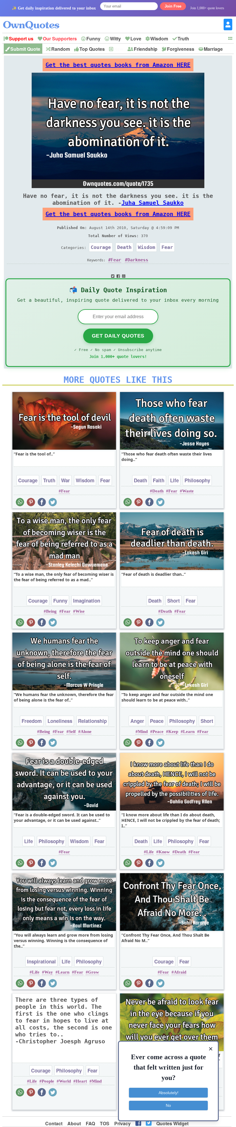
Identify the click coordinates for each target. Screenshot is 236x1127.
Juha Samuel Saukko (152, 202)
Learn (189, 731)
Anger (137, 720)
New (118, 49)
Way (48, 972)
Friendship (145, 49)
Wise (80, 611)
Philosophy (197, 480)
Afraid (180, 972)
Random (60, 49)
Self (72, 731)
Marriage (213, 49)
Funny (93, 38)
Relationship (92, 720)
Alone (86, 731)
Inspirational (41, 961)
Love (135, 38)
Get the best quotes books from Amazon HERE (118, 64)
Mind (143, 731)
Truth (183, 38)
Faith (158, 480)
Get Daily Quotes (118, 336)
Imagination (86, 600)
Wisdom (159, 38)
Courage (101, 247)
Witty (115, 38)
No (168, 1105)
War (65, 480)
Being (51, 611)
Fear (167, 247)
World (65, 1081)
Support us (21, 38)
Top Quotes (92, 49)
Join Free (173, 6)
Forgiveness (180, 49)
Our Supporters (60, 38)
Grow (93, 972)
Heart (81, 1081)
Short (173, 600)
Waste (188, 491)
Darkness (137, 259)
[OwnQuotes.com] (34, 20)
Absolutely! (168, 1092)
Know (164, 852)
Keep (173, 731)
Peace (156, 720)
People (48, 1081)
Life (174, 480)
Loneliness (59, 720)
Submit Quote (25, 49)
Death (124, 247)
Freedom (32, 720)
